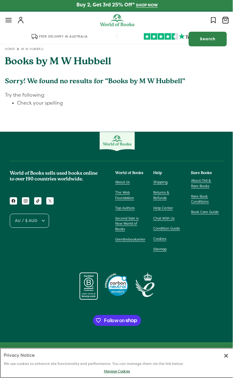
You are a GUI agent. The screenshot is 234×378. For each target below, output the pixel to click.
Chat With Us (162, 218)
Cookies (158, 239)
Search (203, 39)
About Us (122, 182)
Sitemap (158, 249)
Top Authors (125, 208)
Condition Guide (165, 228)
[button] (8, 20)
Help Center (162, 208)
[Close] (221, 356)
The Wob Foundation (124, 195)
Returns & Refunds (160, 195)
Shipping (159, 182)
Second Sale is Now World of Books (127, 223)
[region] (114, 363)
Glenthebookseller (130, 239)
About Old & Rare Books (198, 183)
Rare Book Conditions (197, 199)
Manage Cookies (114, 371)
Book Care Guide (202, 212)
